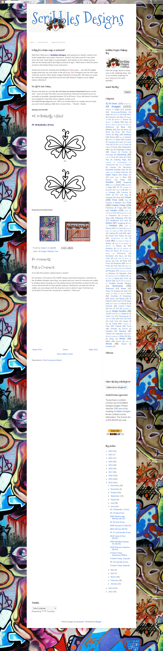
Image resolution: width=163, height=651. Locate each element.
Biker (127, 124)
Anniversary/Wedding (119, 112)
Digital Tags (114, 177)
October (114, 492)
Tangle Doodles (119, 311)
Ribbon (123, 276)
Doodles (109, 182)
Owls (117, 261)
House (108, 228)
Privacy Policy (43, 42)
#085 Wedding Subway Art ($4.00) (119, 543)
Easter (118, 185)
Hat (129, 218)
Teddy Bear (115, 313)
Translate (51, 611)
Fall (122, 190)
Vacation (109, 331)
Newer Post (37, 350)
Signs (126, 291)
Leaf (120, 233)
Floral (118, 197)
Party (125, 261)
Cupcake (113, 167)
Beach (117, 122)
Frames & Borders (113, 203)
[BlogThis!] (64, 248)
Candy (120, 142)
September (115, 496)
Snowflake (114, 296)
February (115, 580)
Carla (120, 144)
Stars (129, 301)
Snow (129, 293)
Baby (122, 117)
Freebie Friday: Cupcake (120, 558)
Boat (118, 130)
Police (127, 266)
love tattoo (119, 241)
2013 (110, 588)
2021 (110, 458)
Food (114, 200)
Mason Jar (121, 246)
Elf (118, 187)
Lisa (129, 236)
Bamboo (117, 119)
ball (109, 119)
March (113, 577)
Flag (126, 195)
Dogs (122, 180)
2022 (110, 455)
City (107, 157)
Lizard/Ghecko (115, 238)
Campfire (128, 140)
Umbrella (114, 329)
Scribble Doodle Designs (120, 283)
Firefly (108, 195)
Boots (118, 132)
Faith (116, 190)
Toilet (113, 319)
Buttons (110, 139)
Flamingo (109, 197)
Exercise (109, 190)
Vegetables (119, 334)
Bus (121, 137)
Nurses (108, 261)
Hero (129, 223)
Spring (121, 298)
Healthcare (114, 220)
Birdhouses (110, 127)
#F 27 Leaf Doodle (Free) (120, 532)
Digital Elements (122, 172)
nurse (126, 258)
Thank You (110, 316)
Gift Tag (108, 213)
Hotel (126, 226)
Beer (107, 124)
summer (109, 306)
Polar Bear (117, 266)
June (113, 506)
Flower (128, 197)
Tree (107, 326)
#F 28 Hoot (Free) (117, 522)
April (113, 573)
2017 (110, 472)
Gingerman (123, 213)
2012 (110, 592)
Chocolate (109, 155)
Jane (127, 228)
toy (107, 324)
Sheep (123, 288)
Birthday (109, 130)
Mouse (108, 253)
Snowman (127, 296)
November (115, 489)
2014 (110, 483)
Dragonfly (127, 182)
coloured (108, 162)
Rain (129, 271)
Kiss (129, 231)
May (113, 570)
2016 (110, 475)
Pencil (108, 263)
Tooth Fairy (113, 321)
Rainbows (112, 273)
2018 (110, 468)
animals (128, 109)
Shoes (108, 291)
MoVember (110, 256)
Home (32, 42)
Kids (121, 231)
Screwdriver (127, 281)
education (128, 185)
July (112, 503)
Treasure (125, 324)
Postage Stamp (118, 268)
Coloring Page (120, 160)
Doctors (108, 180)
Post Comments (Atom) (52, 360)
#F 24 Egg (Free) (117, 513)
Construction (110, 165)
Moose (116, 251)
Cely (111, 150)
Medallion (109, 248)
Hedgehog (121, 223)
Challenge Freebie (123, 150)
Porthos (108, 268)
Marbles (126, 243)
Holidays (113, 225)
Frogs (119, 208)
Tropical (118, 326)
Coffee (120, 157)
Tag (107, 311)
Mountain (125, 251)
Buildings (127, 134)
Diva (124, 177)
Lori (126, 238)
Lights (129, 233)
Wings (111, 339)
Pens (127, 263)
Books (126, 130)
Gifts (115, 213)
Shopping (117, 291)
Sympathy (126, 308)
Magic (127, 241)
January (114, 584)
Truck (129, 326)
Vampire (109, 334)
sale (130, 276)
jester (107, 231)
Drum (111, 185)
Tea (107, 314)
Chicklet (125, 152)
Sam (109, 278)
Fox (126, 200)
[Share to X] (67, 248)
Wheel (122, 336)
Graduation (113, 215)
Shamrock (110, 288)
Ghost (126, 210)
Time (107, 318)
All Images (42, 251)
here (121, 408)
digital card (109, 172)
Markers (108, 246)
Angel (117, 109)
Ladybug (112, 233)
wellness (114, 336)
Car (114, 144)
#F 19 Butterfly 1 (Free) (119, 509)
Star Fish (120, 301)
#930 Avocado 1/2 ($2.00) (120, 526)
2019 (110, 465)
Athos (129, 114)
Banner (125, 119)
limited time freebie (116, 236)
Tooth (129, 319)
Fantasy (112, 192)
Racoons (123, 271)
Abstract (126, 104)
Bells (113, 124)
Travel (114, 324)
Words (109, 344)
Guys (108, 218)
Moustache (121, 253)
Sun (110, 308)
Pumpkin (111, 271)
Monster (125, 248)
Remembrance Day (112, 276)
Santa (116, 278)
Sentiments (117, 286)
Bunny (112, 137)
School (108, 281)
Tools (121, 319)
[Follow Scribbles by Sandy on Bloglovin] (117, 388)
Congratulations (122, 162)
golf (130, 213)
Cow (120, 165)
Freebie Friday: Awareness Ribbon (118, 554)
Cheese (113, 152)
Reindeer (123, 273)
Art (121, 114)
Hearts (109, 223)
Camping (111, 142)
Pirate (108, 266)
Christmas (121, 154)
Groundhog (124, 215)
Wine (129, 336)
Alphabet (108, 109)
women (118, 341)
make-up (117, 243)
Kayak (115, 231)
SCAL (126, 278)
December (115, 485)
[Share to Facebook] (69, 248)
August (114, 499)
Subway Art (124, 304)
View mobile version (65, 354)
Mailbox (108, 243)
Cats (115, 147)
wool (126, 341)
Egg (110, 187)
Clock (113, 157)
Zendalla (109, 346)
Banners (108, 122)
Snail (121, 293)
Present (128, 268)
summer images (124, 306)
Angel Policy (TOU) (58, 42)
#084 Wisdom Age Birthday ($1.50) (117, 517)
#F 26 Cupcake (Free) (119, 562)
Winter (122, 338)
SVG (117, 308)
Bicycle (120, 124)
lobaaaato (80, 622)
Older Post (93, 350)
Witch (108, 341)
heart (126, 220)
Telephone (125, 314)
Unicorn (125, 329)
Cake (118, 139)
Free (56, 251)
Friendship (109, 208)
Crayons (128, 165)
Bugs (117, 134)
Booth (108, 132)
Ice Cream (119, 228)
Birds (123, 127)
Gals (129, 208)
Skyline (108, 293)
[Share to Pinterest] (72, 248)
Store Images (114, 303)
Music (121, 256)
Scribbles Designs (78, 18)
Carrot (108, 147)
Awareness (112, 117)
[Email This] (62, 248)
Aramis (115, 114)
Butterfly (50, 251)
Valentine (122, 331)
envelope (125, 187)
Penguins (117, 263)
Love (108, 241)
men (118, 248)
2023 (110, 451)
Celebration (126, 147)
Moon (108, 251)
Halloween (119, 218)
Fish (117, 195)
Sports (112, 299)
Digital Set (127, 175)
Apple (108, 114)
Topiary (125, 321)
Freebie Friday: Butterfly (120, 565)
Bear (126, 122)
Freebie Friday (118, 205)
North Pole (117, 258)
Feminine (124, 192)
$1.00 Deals (111, 103)
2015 (110, 479)
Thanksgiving (123, 316)
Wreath (124, 344)
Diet (127, 170)
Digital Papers (112, 175)
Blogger (98, 622)
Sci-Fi (118, 281)
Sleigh (115, 293)
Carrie (126, 144)
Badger (129, 117)
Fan (130, 190)
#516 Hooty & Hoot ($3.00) (117, 537)
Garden (113, 210)
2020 (110, 462)
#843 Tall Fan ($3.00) (118, 529)
